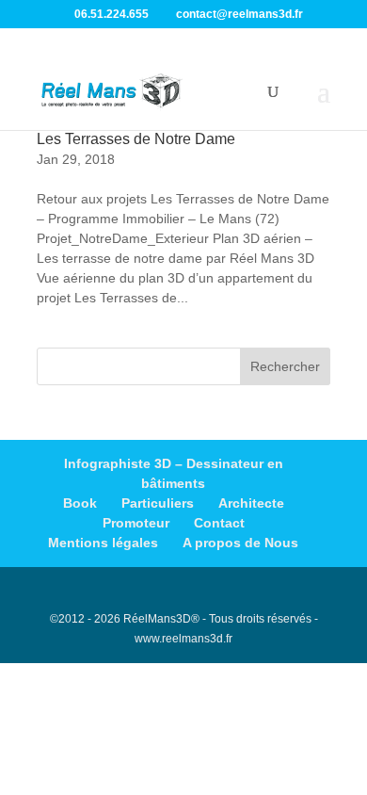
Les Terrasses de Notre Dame (136, 139)
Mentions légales (103, 542)
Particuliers (157, 503)
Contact (219, 522)
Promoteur (136, 522)
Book (80, 503)
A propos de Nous (240, 542)
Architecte (251, 503)
